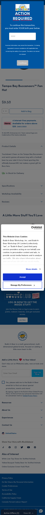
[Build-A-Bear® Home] (23, 7)
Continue (22, 63)
